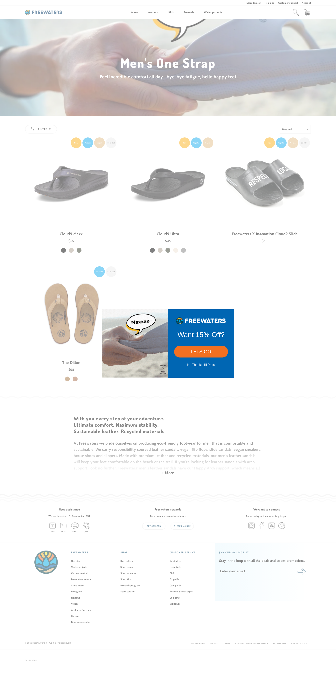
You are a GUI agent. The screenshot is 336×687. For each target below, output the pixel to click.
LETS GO (201, 351)
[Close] (229, 314)
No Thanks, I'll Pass (201, 364)
